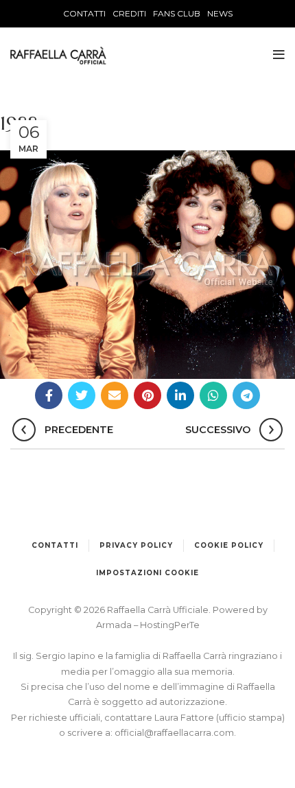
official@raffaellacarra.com (174, 733)
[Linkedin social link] (180, 395)
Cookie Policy (228, 545)
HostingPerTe (170, 625)
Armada (115, 625)
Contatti (55, 545)
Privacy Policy (136, 545)
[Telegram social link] (246, 395)
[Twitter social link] (81, 395)
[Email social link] (114, 395)
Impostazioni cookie (147, 572)
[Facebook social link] (48, 395)
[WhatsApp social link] (213, 395)
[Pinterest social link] (147, 395)
